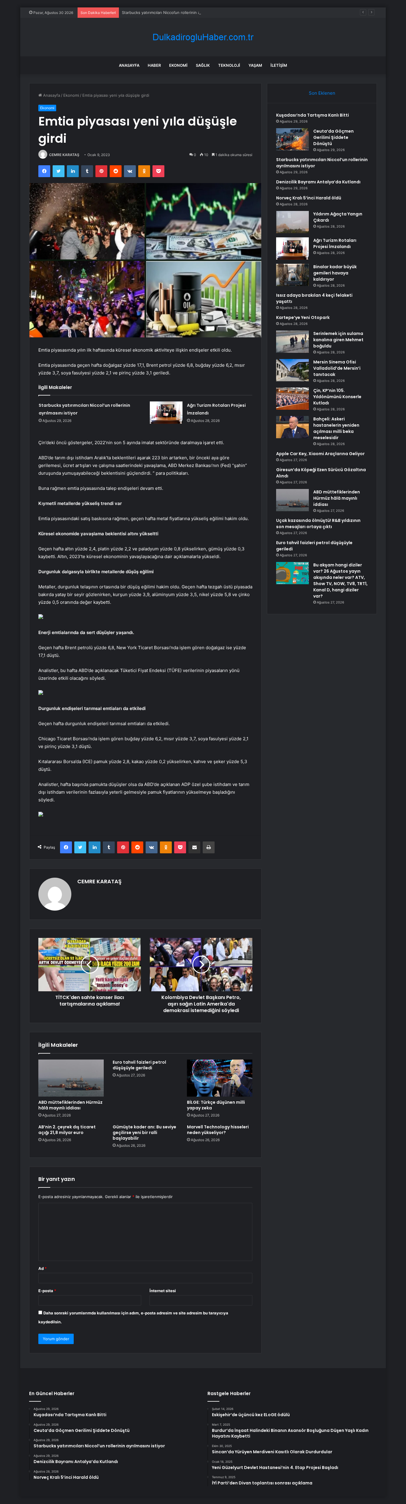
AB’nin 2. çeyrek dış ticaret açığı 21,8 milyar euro (67, 1129)
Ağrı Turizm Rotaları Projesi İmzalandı (334, 243)
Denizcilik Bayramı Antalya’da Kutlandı (318, 182)
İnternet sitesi (163, 1290)
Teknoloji (229, 65)
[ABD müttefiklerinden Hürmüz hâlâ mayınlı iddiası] (71, 1078)
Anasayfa (129, 65)
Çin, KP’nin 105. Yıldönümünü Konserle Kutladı (337, 396)
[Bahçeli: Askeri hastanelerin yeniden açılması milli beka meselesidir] (292, 427)
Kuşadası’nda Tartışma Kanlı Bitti (312, 115)
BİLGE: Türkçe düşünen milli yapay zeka (216, 1105)
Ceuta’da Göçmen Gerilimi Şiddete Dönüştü (333, 137)
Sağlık (203, 65)
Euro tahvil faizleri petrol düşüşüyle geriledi (139, 1065)
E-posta (47, 1290)
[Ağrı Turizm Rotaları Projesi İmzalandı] (166, 412)
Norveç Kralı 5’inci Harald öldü (308, 198)
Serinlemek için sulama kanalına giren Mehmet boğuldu (338, 340)
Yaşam (255, 65)
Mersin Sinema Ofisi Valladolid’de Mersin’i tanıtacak (337, 368)
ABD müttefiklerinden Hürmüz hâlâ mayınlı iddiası (70, 1105)
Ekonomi (178, 65)
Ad (42, 1268)
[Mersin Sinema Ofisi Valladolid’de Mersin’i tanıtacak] (292, 370)
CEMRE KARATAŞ (64, 155)
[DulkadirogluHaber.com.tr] (203, 37)
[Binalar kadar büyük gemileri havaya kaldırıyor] (292, 275)
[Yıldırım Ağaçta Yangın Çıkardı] (292, 222)
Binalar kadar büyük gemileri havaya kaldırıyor (335, 273)
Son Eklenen (322, 93)
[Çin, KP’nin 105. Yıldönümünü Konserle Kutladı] (292, 398)
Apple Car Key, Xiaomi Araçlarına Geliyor (320, 454)
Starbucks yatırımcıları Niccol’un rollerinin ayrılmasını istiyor (175, 12)
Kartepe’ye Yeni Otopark (303, 317)
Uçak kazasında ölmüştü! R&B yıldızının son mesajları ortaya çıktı (318, 523)
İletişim (278, 65)
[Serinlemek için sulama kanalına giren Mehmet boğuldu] (292, 342)
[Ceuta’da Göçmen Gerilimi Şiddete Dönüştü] (292, 139)
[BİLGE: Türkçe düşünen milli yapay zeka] (219, 1078)
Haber (154, 65)
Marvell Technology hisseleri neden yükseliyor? (218, 1129)
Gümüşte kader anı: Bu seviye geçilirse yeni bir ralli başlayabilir (144, 1132)
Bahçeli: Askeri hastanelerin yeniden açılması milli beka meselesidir (336, 428)
